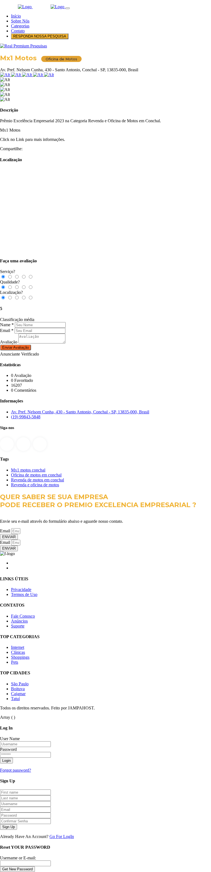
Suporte (17, 626)
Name (5, 324)
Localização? (11, 292)
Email (5, 330)
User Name (10, 738)
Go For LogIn (61, 836)
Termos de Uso (24, 594)
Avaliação (8, 342)
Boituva (18, 688)
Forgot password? (15, 770)
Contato (18, 31)
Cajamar (18, 693)
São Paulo (20, 683)
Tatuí (15, 698)
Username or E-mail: (18, 858)
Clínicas (18, 652)
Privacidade (21, 589)
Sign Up (8, 827)
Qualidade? (10, 282)
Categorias (20, 26)
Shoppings (20, 657)
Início (16, 16)
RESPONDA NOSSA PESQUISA (39, 36)
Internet (17, 647)
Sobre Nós (20, 21)
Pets (14, 662)
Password (8, 749)
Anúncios (19, 621)
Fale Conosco (23, 616)
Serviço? (7, 271)
